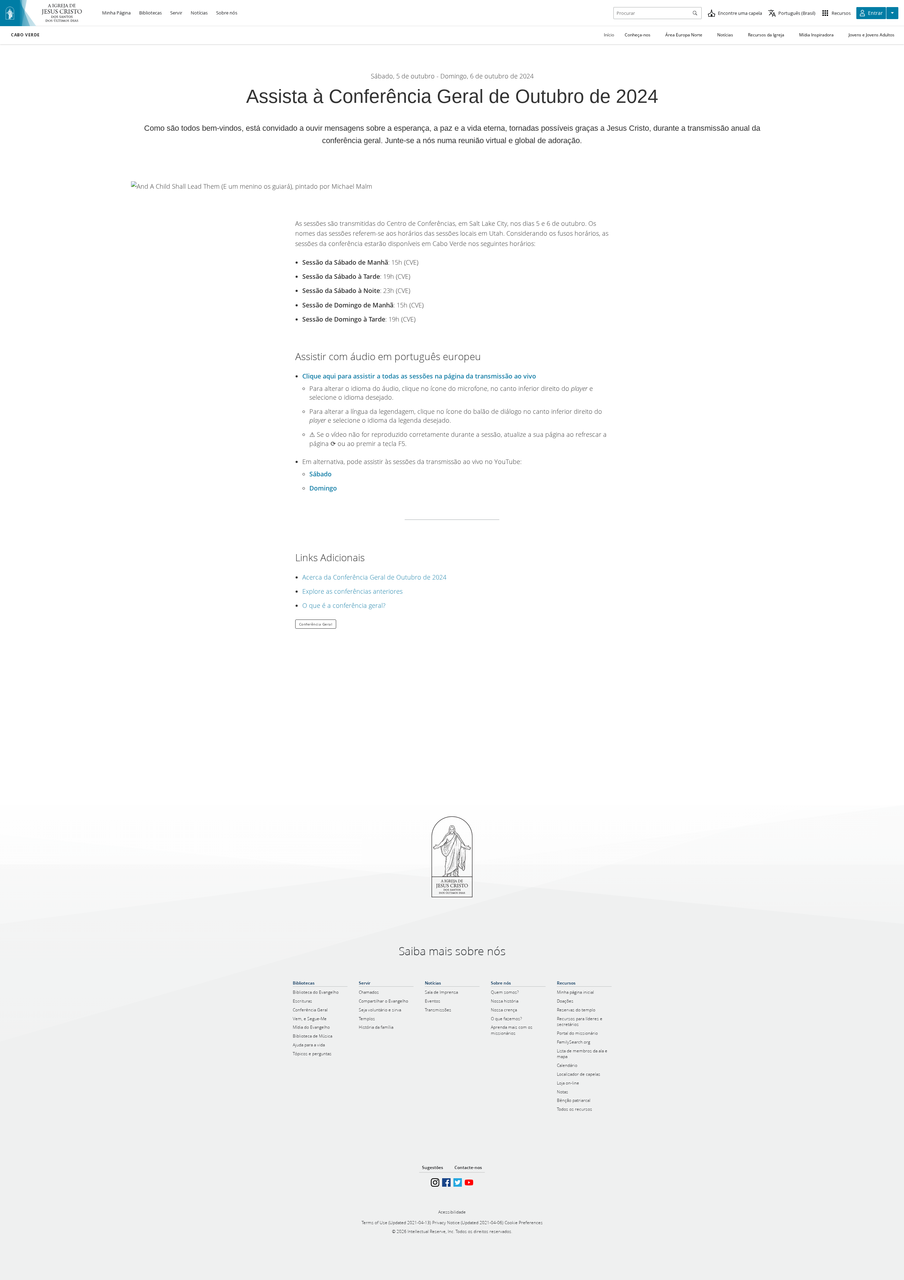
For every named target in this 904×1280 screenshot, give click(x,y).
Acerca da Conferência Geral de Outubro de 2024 (374, 577)
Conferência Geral (316, 624)
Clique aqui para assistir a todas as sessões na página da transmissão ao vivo (419, 376)
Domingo (323, 488)
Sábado (320, 474)
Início (609, 35)
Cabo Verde (25, 35)
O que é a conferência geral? (344, 605)
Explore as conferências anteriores (352, 591)
